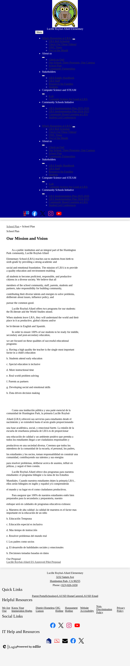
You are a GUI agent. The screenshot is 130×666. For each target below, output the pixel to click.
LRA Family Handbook (61, 77)
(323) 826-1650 (69, 585)
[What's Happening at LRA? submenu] (73, 39)
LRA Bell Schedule (59, 41)
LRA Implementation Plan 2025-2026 (69, 108)
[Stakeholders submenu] (43, 75)
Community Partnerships (62, 68)
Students (53, 87)
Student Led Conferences (62, 117)
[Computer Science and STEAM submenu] (43, 93)
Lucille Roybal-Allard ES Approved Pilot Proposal (33, 562)
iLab (51, 96)
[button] (57, 125)
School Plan (55, 65)
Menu (39, 32)
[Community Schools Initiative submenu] (43, 106)
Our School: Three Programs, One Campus (72, 62)
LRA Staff (54, 80)
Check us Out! (56, 59)
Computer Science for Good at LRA (68, 99)
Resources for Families (61, 83)
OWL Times (55, 47)
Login (9, 647)
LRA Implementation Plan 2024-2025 (69, 111)
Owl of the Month (58, 50)
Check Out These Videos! (63, 44)
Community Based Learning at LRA (68, 114)
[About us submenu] (43, 57)
